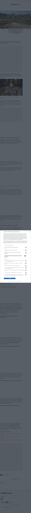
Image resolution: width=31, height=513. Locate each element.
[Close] (29, 232)
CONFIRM (9, 278)
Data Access (15, 281)
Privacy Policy (20, 281)
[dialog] (15, 256)
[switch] (25, 247)
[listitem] (15, 245)
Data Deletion (11, 281)
